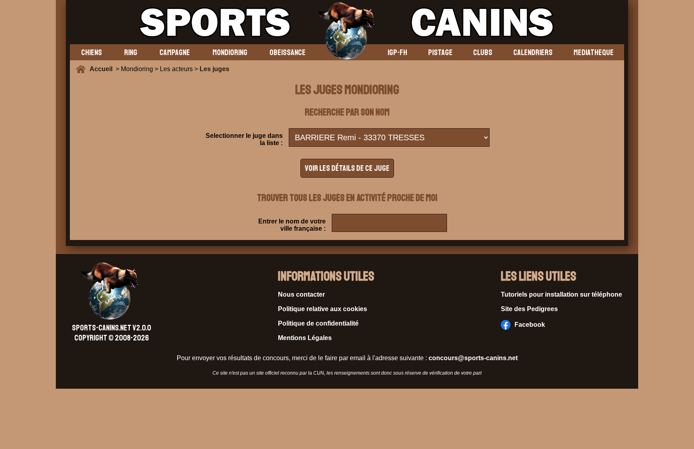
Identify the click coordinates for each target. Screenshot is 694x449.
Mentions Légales (305, 337)
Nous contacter (301, 294)
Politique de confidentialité (318, 323)
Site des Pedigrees (529, 308)
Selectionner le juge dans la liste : (244, 139)
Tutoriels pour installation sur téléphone (561, 294)
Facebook (529, 324)
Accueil (103, 69)
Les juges (214, 69)
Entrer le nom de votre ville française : (292, 225)
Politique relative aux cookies (322, 308)
